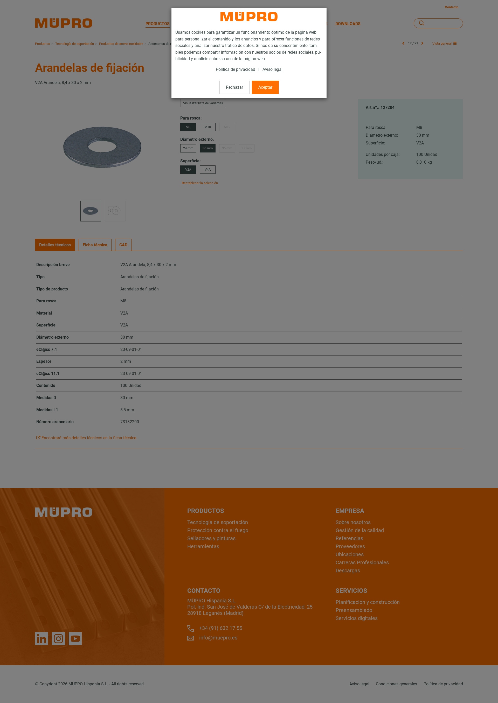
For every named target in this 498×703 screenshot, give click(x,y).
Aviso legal (272, 69)
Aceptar (265, 87)
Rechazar (234, 87)
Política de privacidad (235, 69)
